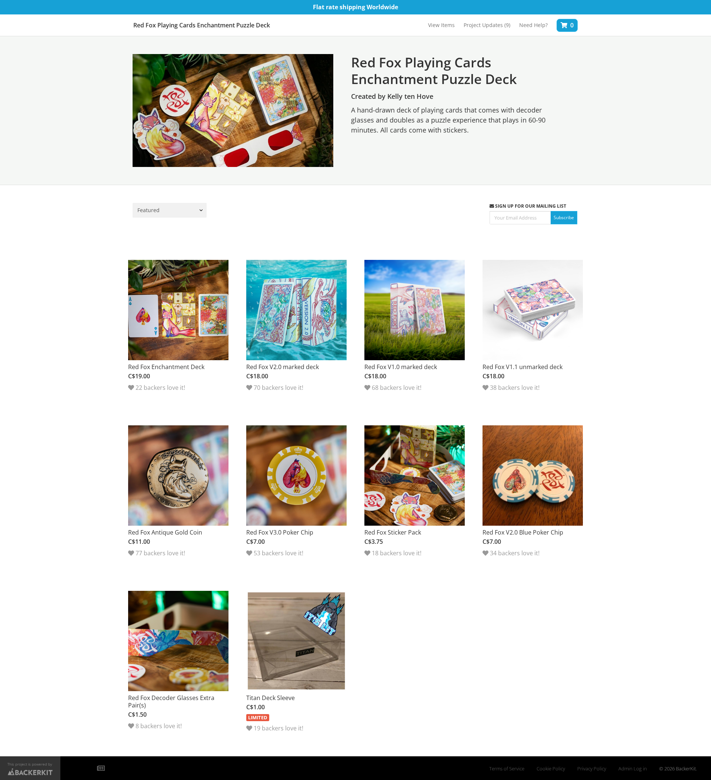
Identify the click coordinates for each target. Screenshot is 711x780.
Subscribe (564, 217)
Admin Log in (632, 769)
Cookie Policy (551, 769)
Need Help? (533, 25)
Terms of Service (506, 769)
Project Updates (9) (487, 25)
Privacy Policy (591, 769)
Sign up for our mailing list (530, 206)
